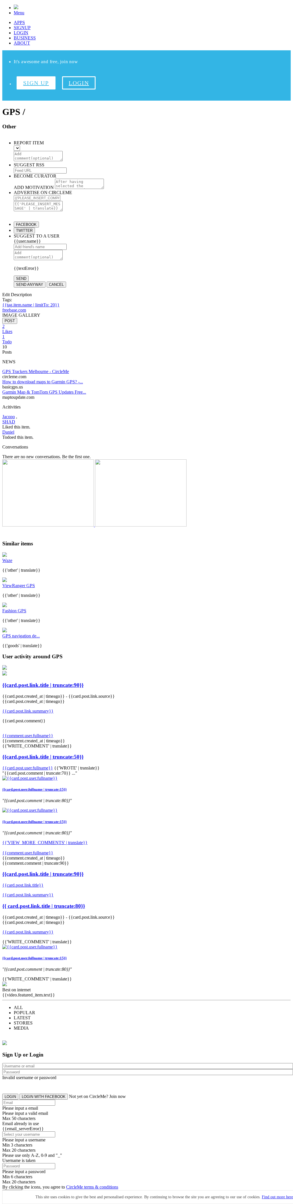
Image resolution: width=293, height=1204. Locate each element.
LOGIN (21, 32)
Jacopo (8, 416)
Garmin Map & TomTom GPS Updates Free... (44, 392)
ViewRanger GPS (18, 585)
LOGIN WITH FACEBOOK (44, 1097)
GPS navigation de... (21, 635)
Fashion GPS (14, 610)
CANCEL (56, 284)
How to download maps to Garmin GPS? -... (42, 381)
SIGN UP (36, 83)
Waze (7, 560)
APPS (19, 22)
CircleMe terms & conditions (92, 1187)
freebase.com (14, 310)
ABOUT (22, 43)
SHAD (8, 421)
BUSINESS (25, 37)
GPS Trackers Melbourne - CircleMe (35, 371)
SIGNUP (22, 27)
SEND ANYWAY (29, 284)
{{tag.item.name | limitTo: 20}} (31, 304)
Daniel (8, 432)
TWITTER (24, 230)
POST (10, 321)
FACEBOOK (26, 224)
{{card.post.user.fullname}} (27, 768)
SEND (21, 278)
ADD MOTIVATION (34, 187)
